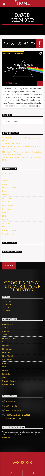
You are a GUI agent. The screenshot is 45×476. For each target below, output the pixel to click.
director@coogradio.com (14, 410)
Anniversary (17, 53)
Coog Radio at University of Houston (22, 286)
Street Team (6, 227)
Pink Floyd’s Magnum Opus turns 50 (22, 67)
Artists (4, 184)
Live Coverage (7, 198)
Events (4, 191)
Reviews (5, 220)
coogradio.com (11, 401)
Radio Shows (9, 305)
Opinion (5, 212)
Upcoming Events (8, 234)
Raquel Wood (8, 82)
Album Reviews (7, 173)
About (7, 307)
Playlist (4, 216)
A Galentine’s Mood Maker (11, 143)
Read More (6, 438)
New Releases (7, 209)
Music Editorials (7, 205)
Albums (6, 53)
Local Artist (6, 202)
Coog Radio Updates (9, 187)
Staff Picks (6, 223)
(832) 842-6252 (11, 406)
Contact (7, 311)
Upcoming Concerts (9, 230)
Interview (5, 195)
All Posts (8, 302)
